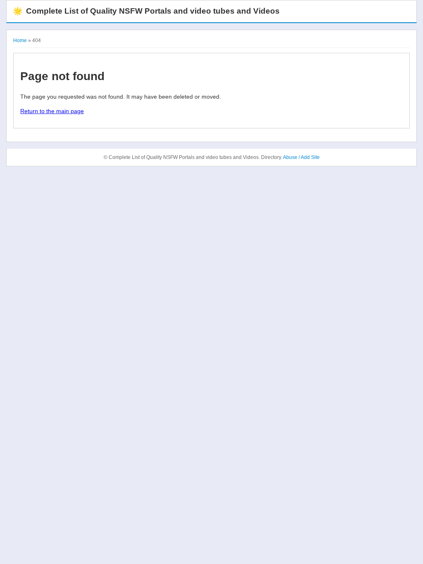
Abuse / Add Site (301, 157)
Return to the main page (52, 111)
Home (20, 40)
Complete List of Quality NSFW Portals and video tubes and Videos (146, 11)
